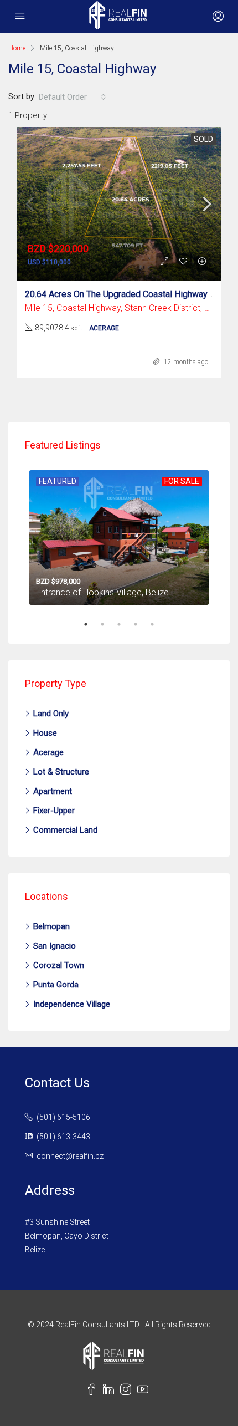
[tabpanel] (119, 535)
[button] (216, 16)
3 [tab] (124, 624)
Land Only (51, 714)
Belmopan (51, 926)
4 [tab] (141, 624)
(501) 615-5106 (63, 1117)
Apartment (52, 791)
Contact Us (57, 1083)
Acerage (48, 752)
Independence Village (71, 1004)
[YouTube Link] (145, 1391)
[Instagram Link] (128, 1391)
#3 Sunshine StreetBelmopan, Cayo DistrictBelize (66, 1236)
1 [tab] (91, 624)
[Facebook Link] (94, 1391)
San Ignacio (54, 946)
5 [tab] (157, 624)
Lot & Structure (61, 772)
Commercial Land (65, 830)
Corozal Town (58, 965)
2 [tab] (107, 624)
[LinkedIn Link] (111, 1391)
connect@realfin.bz (70, 1156)
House (45, 733)
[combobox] (72, 97)
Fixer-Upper (54, 811)
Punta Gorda (56, 985)
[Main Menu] (20, 16)
